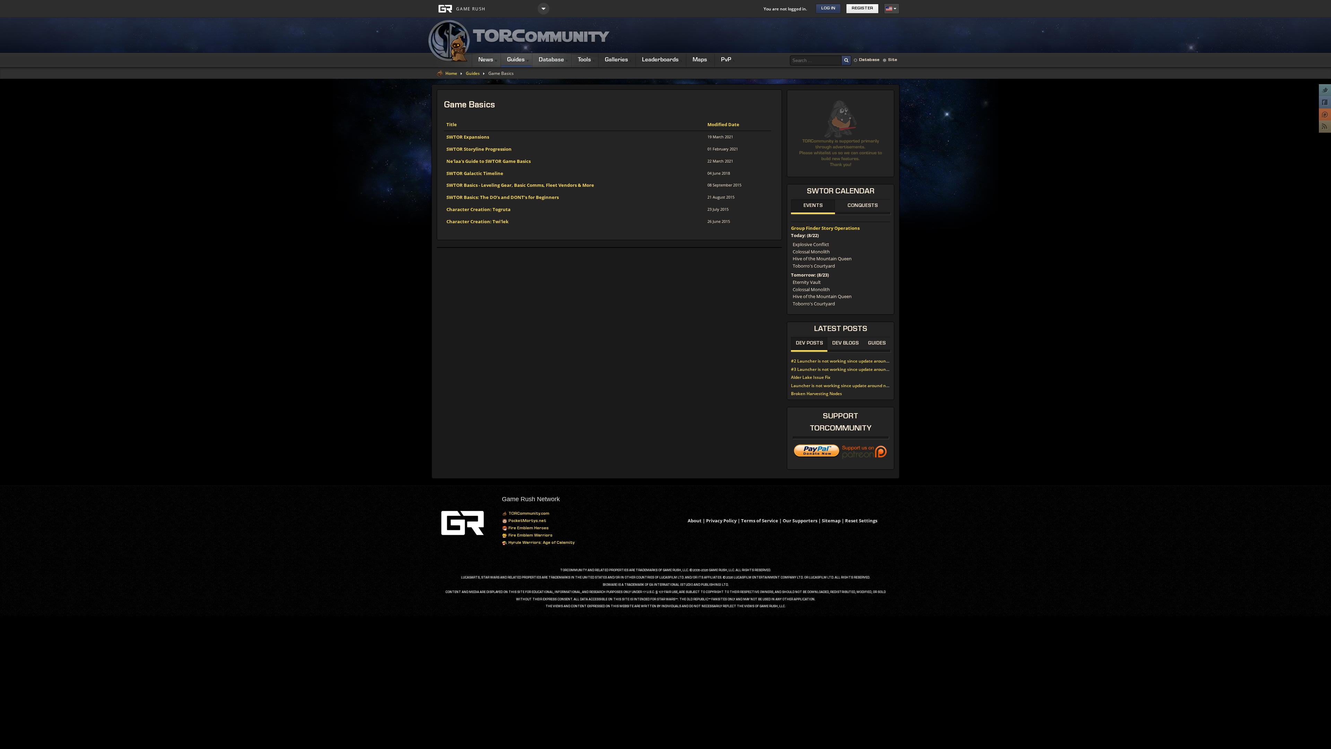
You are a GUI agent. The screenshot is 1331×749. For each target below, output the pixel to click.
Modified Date (723, 124)
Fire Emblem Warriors (530, 536)
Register (862, 8)
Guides (473, 73)
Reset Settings (861, 520)
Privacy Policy (721, 520)
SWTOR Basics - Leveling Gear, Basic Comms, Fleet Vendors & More (520, 185)
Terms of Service (759, 520)
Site (892, 60)
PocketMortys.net (526, 521)
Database (869, 60)
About (695, 520)
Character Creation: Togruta (478, 209)
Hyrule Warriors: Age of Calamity (541, 543)
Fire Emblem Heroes (528, 528)
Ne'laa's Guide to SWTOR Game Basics (488, 161)
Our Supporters (800, 520)
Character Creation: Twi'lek (477, 221)
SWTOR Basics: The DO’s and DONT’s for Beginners (502, 197)
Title (451, 124)
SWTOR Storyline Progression (479, 149)
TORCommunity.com (528, 514)
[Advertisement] (773, 35)
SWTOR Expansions (467, 137)
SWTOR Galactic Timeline (474, 173)
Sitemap (831, 520)
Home (451, 73)
